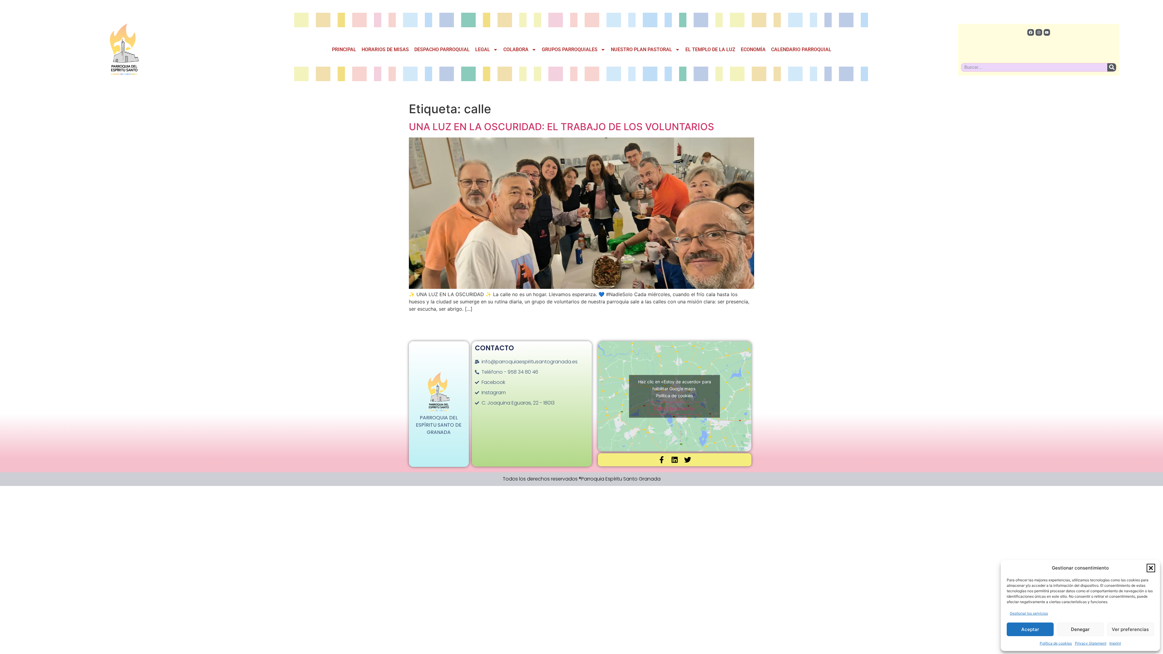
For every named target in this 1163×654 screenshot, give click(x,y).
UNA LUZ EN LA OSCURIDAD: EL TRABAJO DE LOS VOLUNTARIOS (561, 127)
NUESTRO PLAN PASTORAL (641, 49)
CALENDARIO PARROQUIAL (801, 49)
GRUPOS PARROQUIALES (570, 49)
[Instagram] (1038, 32)
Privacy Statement (1090, 643)
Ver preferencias (1130, 629)
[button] (1151, 568)
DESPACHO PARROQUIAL (442, 49)
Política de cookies (1056, 643)
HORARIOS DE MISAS (385, 49)
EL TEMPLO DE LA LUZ (710, 49)
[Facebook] (1030, 32)
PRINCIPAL (344, 49)
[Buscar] (1111, 67)
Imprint (1115, 643)
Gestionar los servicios (1029, 613)
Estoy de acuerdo (674, 408)
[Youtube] (1047, 32)
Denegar (1080, 629)
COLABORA (515, 49)
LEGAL (482, 49)
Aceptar (1030, 629)
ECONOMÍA (753, 49)
